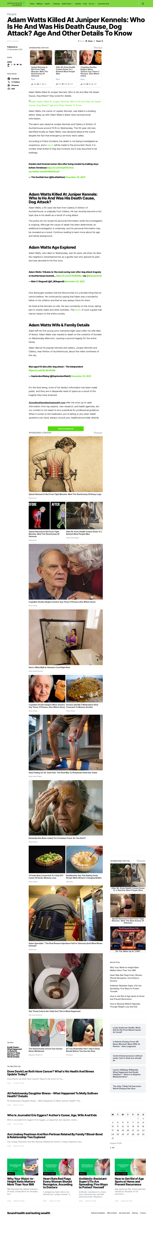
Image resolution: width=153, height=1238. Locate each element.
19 (123, 1130)
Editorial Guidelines (98, 1213)
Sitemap (135, 1213)
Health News (66, 4)
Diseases (56, 4)
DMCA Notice (112, 1213)
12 (123, 1126)
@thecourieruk (94, 276)
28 (133, 1134)
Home (32, 4)
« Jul (112, 1147)
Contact (143, 1213)
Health (47, 4)
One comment (13, 41)
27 (128, 1134)
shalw (9, 62)
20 (128, 1130)
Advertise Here (103, 4)
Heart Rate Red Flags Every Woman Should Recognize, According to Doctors (126, 978)
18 (118, 1130)
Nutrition (78, 4)
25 (118, 1134)
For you (91, 4)
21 (133, 1130)
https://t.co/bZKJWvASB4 (42, 370)
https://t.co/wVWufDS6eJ (69, 276)
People (11, 14)
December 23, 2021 (75, 177)
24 (112, 1134)
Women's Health (49, 1174)
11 (118, 1126)
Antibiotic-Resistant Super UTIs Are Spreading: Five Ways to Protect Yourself (126, 988)
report (50, 145)
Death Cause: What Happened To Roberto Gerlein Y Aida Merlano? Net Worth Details (14, 1052)
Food (85, 4)
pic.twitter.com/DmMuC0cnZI (44, 171)
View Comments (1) (65, 429)
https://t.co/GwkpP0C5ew (60, 167)
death (78, 310)
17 (113, 1130)
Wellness (39, 4)
